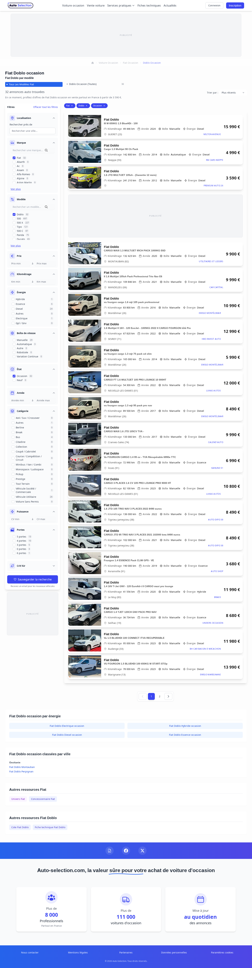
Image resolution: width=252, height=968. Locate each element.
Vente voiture (96, 5)
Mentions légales (78, 952)
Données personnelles (174, 952)
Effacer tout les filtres (45, 107)
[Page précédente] (143, 696)
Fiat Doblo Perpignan (21, 771)
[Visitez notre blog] (109, 851)
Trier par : (212, 92)
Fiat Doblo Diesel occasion (67, 734)
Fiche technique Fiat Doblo (50, 827)
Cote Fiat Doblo (20, 827)
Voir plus (16, 189)
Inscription (235, 5)
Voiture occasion (73, 5)
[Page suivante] (168, 696)
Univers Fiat (18, 798)
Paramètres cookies (222, 952)
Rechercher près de (21, 124)
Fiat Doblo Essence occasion (185, 734)
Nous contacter (30, 952)
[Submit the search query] (46, 150)
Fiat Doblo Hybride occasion (185, 725)
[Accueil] (92, 62)
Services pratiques (119, 5)
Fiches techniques (149, 5)
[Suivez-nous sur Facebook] (126, 851)
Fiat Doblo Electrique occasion (67, 725)
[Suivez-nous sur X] (142, 851)
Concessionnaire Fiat (43, 798)
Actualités (170, 5)
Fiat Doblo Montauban (22, 767)
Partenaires (126, 952)
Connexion (214, 5)
